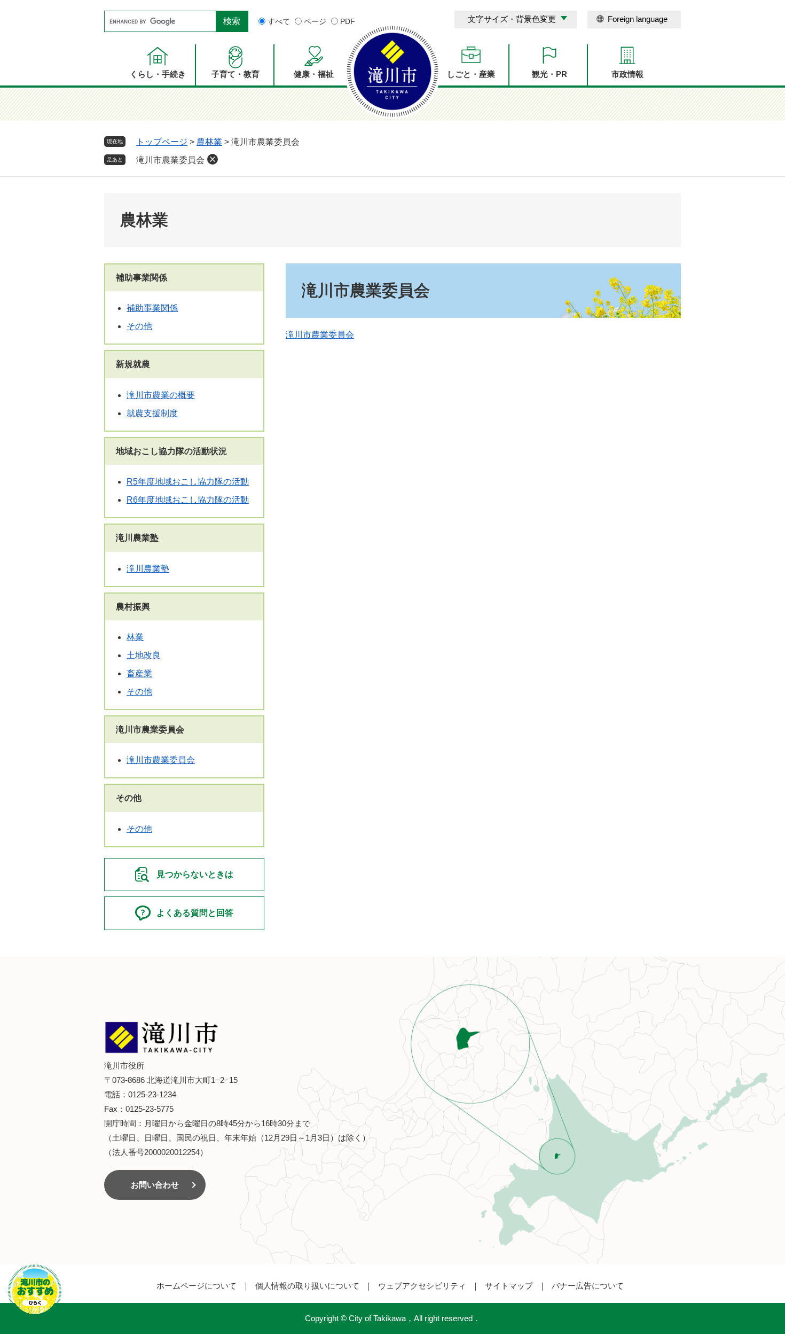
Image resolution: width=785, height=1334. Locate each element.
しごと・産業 (471, 74)
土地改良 (144, 655)
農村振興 (133, 606)
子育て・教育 (235, 74)
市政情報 (627, 74)
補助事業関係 (141, 277)
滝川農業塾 (137, 537)
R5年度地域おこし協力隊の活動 (188, 481)
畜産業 (139, 673)
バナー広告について (588, 1285)
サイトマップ (509, 1285)
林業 (135, 637)
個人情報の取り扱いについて (307, 1285)
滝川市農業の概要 (161, 395)
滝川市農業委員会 (170, 160)
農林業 (209, 141)
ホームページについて (196, 1285)
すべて (279, 21)
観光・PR (549, 74)
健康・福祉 (314, 74)
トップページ (161, 141)
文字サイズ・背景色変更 (512, 19)
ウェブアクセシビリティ (422, 1285)
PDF (347, 21)
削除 (212, 159)
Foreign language (638, 19)
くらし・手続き (158, 74)
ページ (315, 21)
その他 (139, 326)
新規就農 (133, 364)
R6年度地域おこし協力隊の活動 (188, 499)
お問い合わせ (155, 1184)
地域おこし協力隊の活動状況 (171, 451)
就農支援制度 (152, 413)
